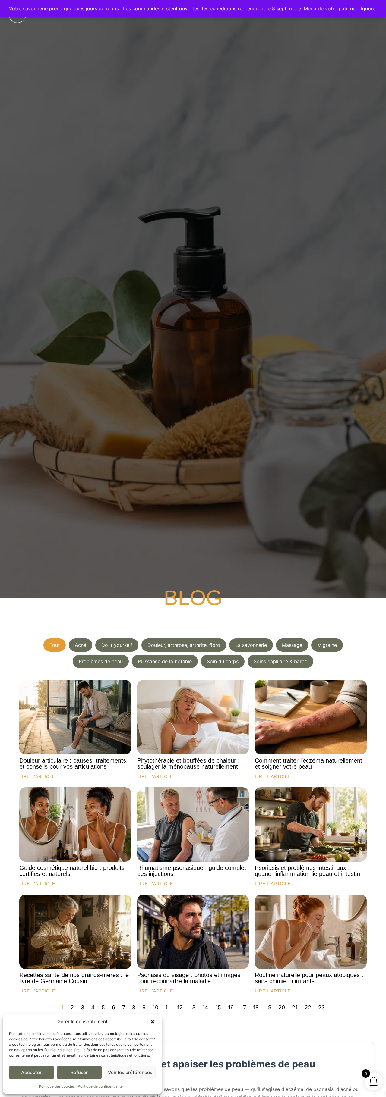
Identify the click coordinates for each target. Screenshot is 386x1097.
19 (268, 1007)
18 (256, 1007)
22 (308, 1007)
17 (243, 1007)
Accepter (31, 1072)
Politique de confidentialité (100, 1086)
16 (231, 1007)
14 (205, 1007)
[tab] (54, 645)
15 (218, 1007)
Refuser (79, 1072)
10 (155, 1007)
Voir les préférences (130, 1072)
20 (281, 1007)
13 (192, 1007)
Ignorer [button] (369, 8)
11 (167, 1007)
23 (321, 1007)
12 (180, 1007)
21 (295, 1007)
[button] (153, 1022)
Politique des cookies (57, 1086)
